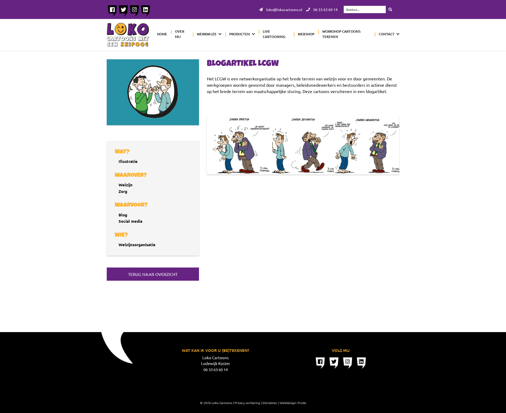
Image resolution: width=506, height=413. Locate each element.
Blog (123, 214)
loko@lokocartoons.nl (283, 9)
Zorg (123, 191)
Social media (130, 221)
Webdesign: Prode (293, 403)
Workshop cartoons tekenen (341, 34)
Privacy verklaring (247, 403)
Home (162, 34)
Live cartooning (274, 34)
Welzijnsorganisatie (137, 244)
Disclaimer (270, 403)
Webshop (306, 34)
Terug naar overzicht (153, 274)
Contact (387, 34)
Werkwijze (207, 34)
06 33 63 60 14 (325, 9)
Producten (239, 34)
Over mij (179, 34)
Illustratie (128, 161)
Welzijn (126, 184)
